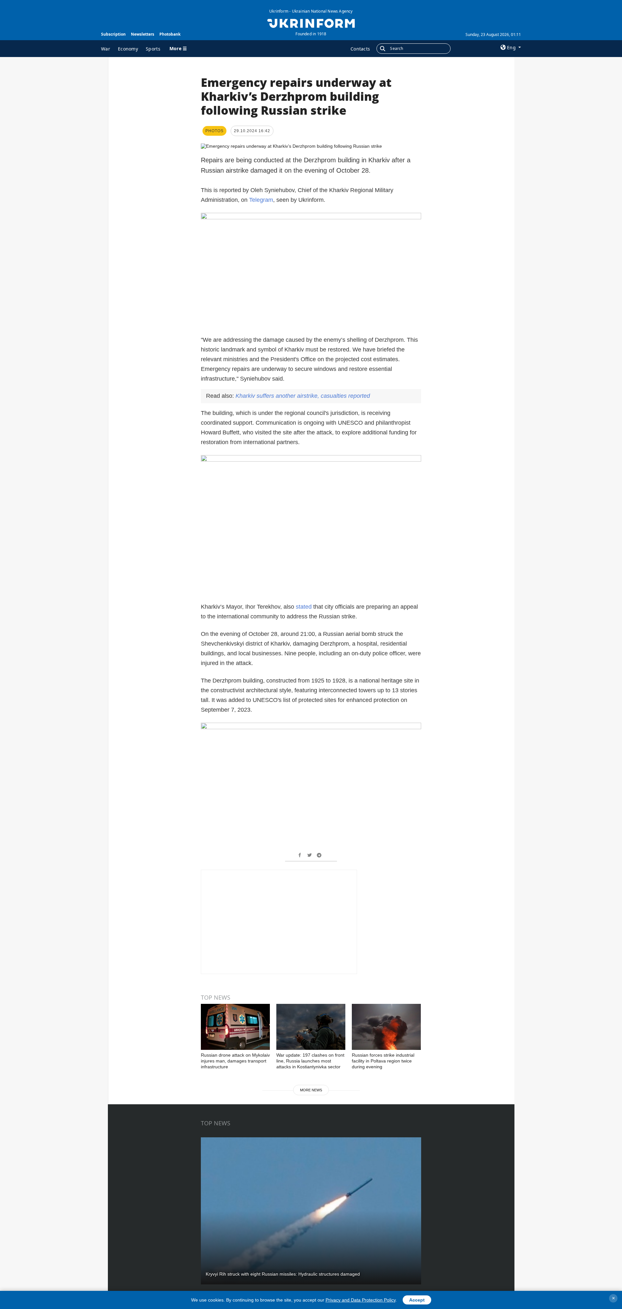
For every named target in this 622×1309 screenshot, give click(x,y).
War (105, 49)
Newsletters (142, 34)
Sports (153, 49)
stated (304, 606)
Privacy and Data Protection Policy (361, 1300)
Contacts (360, 49)
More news (311, 1090)
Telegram (261, 200)
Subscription (113, 34)
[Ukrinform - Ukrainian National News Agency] (310, 22)
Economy (128, 49)
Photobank (169, 34)
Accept (417, 1300)
